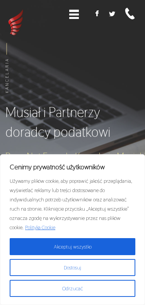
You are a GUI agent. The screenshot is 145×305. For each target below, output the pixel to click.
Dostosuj (72, 267)
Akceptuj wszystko (73, 246)
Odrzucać (72, 288)
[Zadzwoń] (130, 13)
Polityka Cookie (40, 227)
